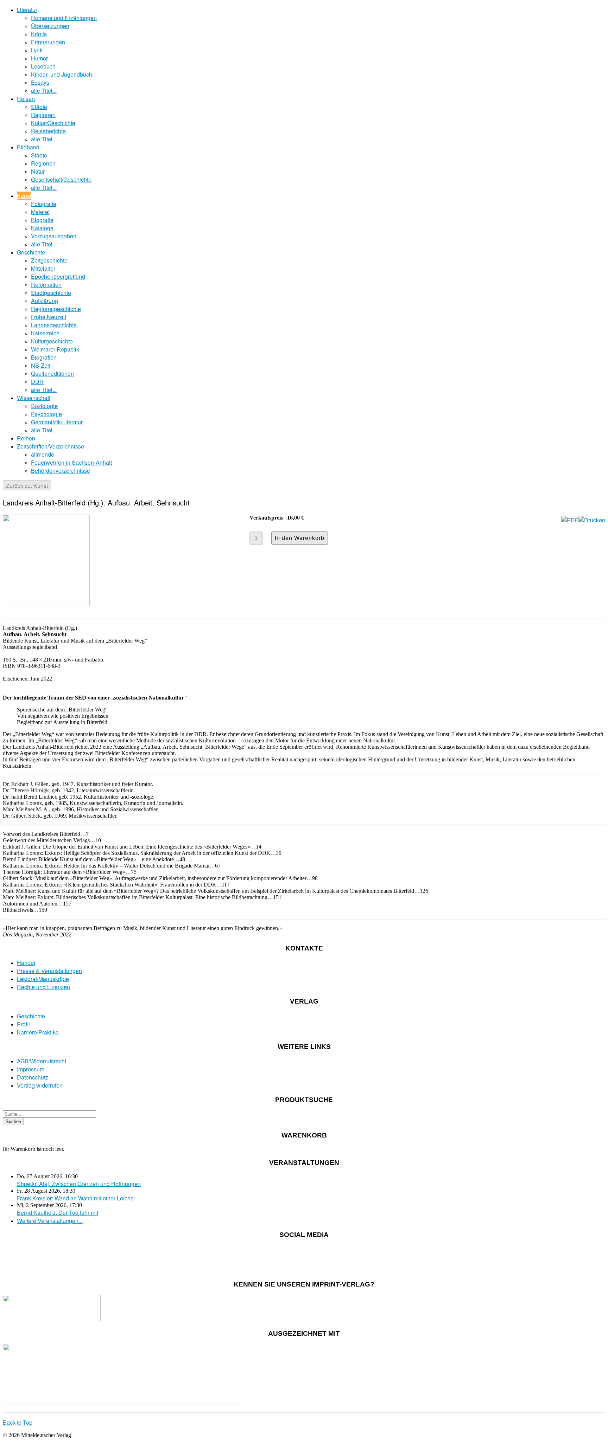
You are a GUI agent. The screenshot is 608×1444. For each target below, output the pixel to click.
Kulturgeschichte (52, 341)
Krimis (39, 34)
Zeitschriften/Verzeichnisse (50, 446)
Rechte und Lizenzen (43, 987)
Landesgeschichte (54, 325)
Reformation (46, 285)
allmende (42, 454)
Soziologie (44, 406)
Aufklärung (44, 301)
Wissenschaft (33, 398)
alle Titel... (44, 90)
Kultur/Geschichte (53, 123)
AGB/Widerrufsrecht (41, 1061)
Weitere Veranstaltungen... (50, 1221)
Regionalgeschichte (56, 309)
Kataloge (42, 228)
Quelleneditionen (52, 373)
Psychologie (46, 414)
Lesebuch (43, 66)
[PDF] (569, 520)
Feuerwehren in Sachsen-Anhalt (71, 462)
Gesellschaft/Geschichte (61, 179)
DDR (37, 382)
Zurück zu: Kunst (27, 486)
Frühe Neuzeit (48, 317)
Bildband (28, 147)
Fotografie (43, 204)
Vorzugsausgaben (53, 236)
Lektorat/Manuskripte (43, 979)
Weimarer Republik (55, 349)
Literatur (27, 10)
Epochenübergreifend (58, 276)
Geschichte (31, 252)
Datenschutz (32, 1077)
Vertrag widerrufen (40, 1085)
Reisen (26, 99)
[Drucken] (591, 520)
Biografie (42, 220)
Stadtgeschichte (51, 293)
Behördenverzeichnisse (60, 470)
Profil (23, 1024)
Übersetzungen (50, 26)
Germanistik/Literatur (57, 422)
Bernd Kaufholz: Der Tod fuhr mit (57, 1212)
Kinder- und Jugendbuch (61, 74)
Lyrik (37, 50)
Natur (38, 171)
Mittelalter (43, 268)
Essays (40, 82)
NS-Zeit (40, 365)
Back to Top (17, 1422)
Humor (39, 58)
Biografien (44, 357)
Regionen (43, 115)
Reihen (26, 438)
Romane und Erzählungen (64, 18)
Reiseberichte (48, 131)
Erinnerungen (48, 42)
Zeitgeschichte (49, 260)
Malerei (40, 212)
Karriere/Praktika (38, 1032)
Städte (39, 107)
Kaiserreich (45, 333)
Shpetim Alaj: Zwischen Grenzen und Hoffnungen (79, 1184)
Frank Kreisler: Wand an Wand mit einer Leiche (75, 1198)
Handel (26, 963)
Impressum (30, 1069)
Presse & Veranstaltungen (49, 971)
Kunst (24, 196)
